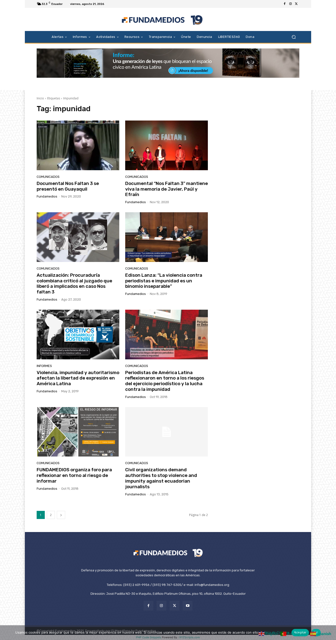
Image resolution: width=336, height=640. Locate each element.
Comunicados (48, 176)
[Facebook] (285, 4)
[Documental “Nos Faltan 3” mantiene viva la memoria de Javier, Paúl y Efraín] (166, 145)
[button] (293, 37)
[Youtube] (187, 605)
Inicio (40, 98)
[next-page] (61, 515)
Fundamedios (47, 196)
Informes (44, 365)
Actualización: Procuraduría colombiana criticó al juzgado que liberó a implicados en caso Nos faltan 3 (74, 283)
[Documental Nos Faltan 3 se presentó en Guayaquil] (78, 145)
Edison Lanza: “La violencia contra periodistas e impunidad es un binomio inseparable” (163, 280)
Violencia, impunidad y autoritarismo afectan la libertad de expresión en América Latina (78, 378)
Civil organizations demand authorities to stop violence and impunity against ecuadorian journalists (161, 478)
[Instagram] (290, 4)
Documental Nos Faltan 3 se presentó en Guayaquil (68, 186)
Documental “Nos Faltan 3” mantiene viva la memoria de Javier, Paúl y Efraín (166, 189)
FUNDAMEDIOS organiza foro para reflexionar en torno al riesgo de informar (74, 475)
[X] (296, 4)
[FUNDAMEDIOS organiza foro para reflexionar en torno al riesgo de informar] (78, 432)
